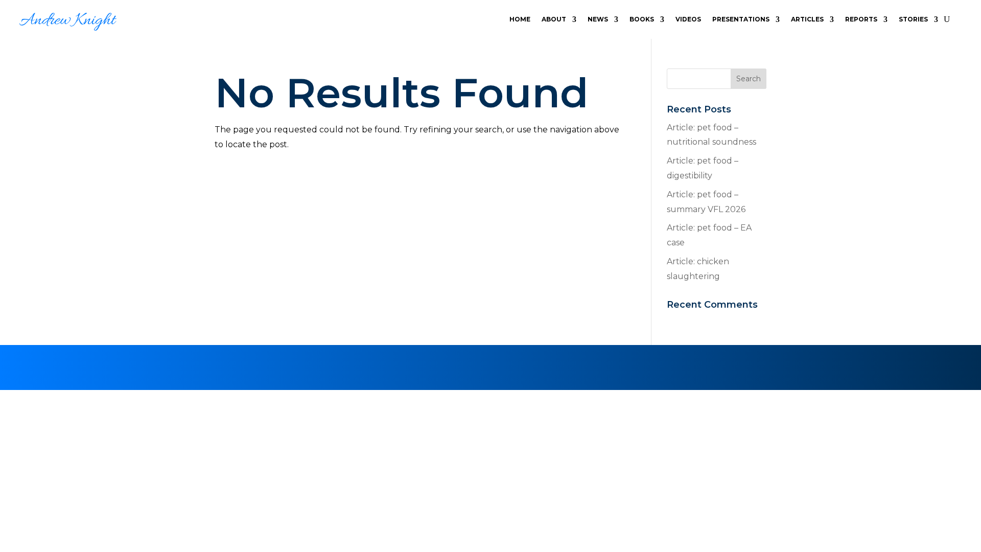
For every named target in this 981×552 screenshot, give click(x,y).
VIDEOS (688, 19)
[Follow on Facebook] (478, 365)
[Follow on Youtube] (527, 365)
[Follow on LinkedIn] (453, 365)
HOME (519, 19)
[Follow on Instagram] (503, 365)
